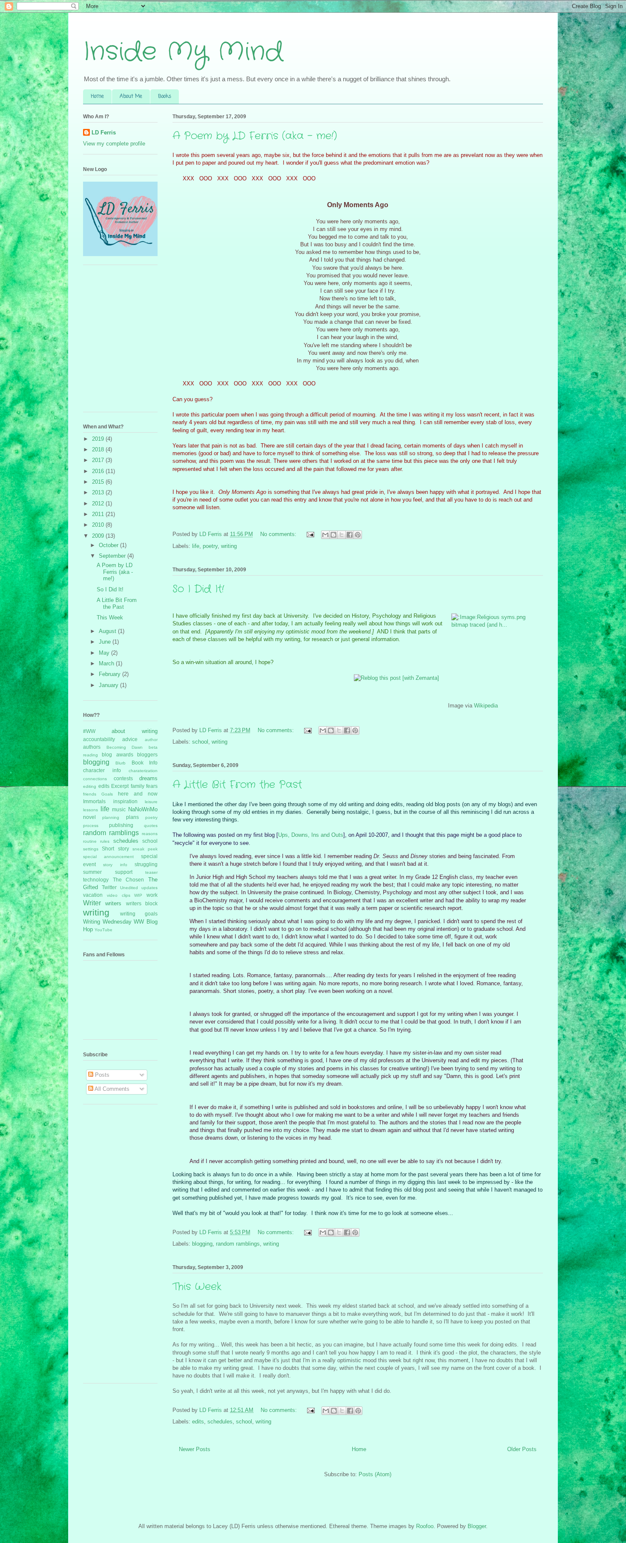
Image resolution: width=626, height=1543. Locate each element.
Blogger (477, 1526)
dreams (148, 778)
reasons (150, 833)
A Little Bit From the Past (237, 785)
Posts (101, 1075)
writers (113, 903)
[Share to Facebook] (349, 534)
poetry (210, 546)
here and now (138, 793)
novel (89, 817)
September (113, 556)
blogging (202, 1244)
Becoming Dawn (124, 747)
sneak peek (145, 849)
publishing (121, 825)
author (151, 739)
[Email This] (325, 534)
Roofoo (425, 1526)
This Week (196, 1287)
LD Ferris (104, 132)
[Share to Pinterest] (357, 534)
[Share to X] (341, 534)
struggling (146, 864)
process (90, 825)
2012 (99, 503)
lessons (90, 809)
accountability (99, 739)
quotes (151, 825)
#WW (89, 731)
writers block (142, 903)
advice (130, 739)
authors (92, 747)
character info (102, 770)
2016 (99, 471)
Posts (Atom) (375, 1474)
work (152, 895)
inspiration (125, 801)
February (110, 674)
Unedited (129, 887)
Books (164, 96)
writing (229, 546)
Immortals (94, 801)
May (105, 653)
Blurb (120, 763)
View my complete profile (114, 143)
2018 (99, 449)
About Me (131, 96)
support (123, 872)
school (200, 742)
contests (123, 778)
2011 (99, 514)
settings (90, 849)
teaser (151, 872)
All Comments (111, 1089)
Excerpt (120, 786)
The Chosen (128, 879)
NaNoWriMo (143, 809)
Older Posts (522, 1449)
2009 (99, 536)
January (109, 685)
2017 (99, 460)
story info (115, 864)
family (137, 786)
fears (152, 786)
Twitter (109, 887)
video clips (118, 895)
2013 (99, 492)
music (119, 809)
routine (90, 841)
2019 (99, 439)
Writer (92, 903)
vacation (93, 895)
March (107, 663)
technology (96, 879)
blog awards (117, 754)
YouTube (103, 929)
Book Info (145, 762)
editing (89, 786)
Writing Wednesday (107, 921)
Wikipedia (486, 705)
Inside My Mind (183, 52)
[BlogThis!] (333, 534)
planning (110, 817)
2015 (99, 482)
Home (97, 96)
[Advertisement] (117, 1247)
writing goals (139, 913)
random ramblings (238, 1244)
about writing (135, 731)
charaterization (143, 770)
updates (149, 887)
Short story (115, 848)
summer (92, 872)
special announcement (108, 856)
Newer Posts (194, 1449)
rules (104, 841)
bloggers (147, 754)
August (108, 631)
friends (89, 794)
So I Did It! (198, 589)
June (105, 642)
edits (198, 1421)
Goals (107, 794)
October (109, 545)
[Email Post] (310, 534)
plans (132, 817)
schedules (220, 1421)
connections (95, 778)
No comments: (279, 534)
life (195, 546)
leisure (151, 801)
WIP (138, 895)
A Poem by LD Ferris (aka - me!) (254, 136)
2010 (99, 525)
